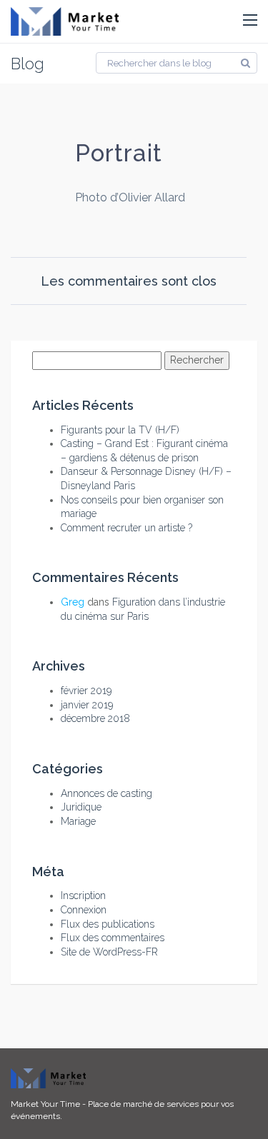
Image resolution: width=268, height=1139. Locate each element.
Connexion (83, 909)
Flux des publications (107, 924)
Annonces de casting (106, 793)
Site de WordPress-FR (109, 952)
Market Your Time (45, 1104)
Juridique (81, 807)
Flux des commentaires (112, 937)
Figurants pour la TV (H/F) (120, 430)
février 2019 (86, 690)
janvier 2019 (87, 705)
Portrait (118, 153)
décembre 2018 (95, 718)
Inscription (83, 895)
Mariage (78, 821)
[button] (250, 21)
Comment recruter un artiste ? (126, 527)
